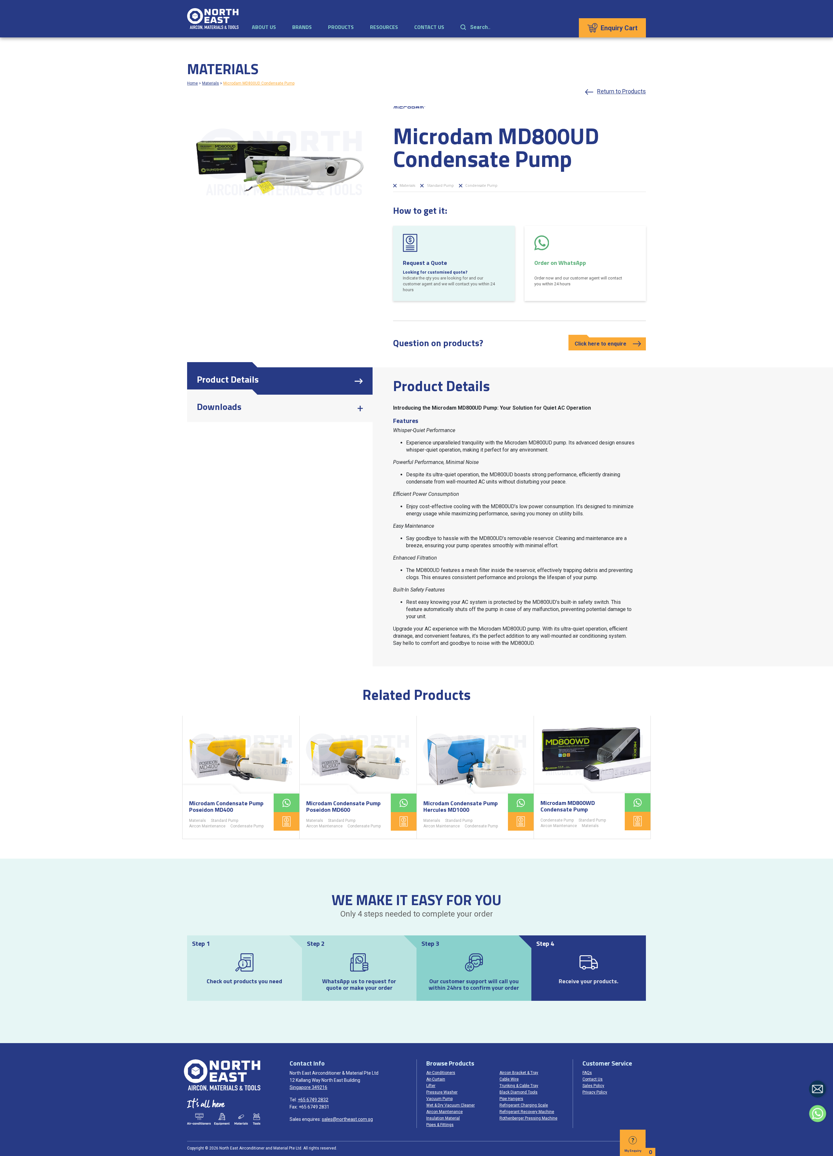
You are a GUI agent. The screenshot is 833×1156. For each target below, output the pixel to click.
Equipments (221, 1119)
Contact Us (429, 27)
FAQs (587, 1072)
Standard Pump (440, 185)
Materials (210, 83)
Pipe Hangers (511, 1098)
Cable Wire (509, 1079)
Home (192, 83)
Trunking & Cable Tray (518, 1085)
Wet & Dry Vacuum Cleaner (450, 1105)
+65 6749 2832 (313, 1099)
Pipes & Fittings (440, 1124)
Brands (302, 27)
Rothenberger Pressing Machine (528, 1118)
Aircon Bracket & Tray (518, 1072)
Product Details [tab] (228, 379)
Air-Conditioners (440, 1072)
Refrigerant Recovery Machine (526, 1111)
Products (341, 27)
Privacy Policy (594, 1092)
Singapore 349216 (308, 1087)
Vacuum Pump (439, 1098)
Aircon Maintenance (207, 826)
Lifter (430, 1085)
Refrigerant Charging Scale (523, 1105)
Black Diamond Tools (518, 1092)
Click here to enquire (600, 344)
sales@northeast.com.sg (347, 1119)
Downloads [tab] (219, 407)
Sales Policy (593, 1085)
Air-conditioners (199, 1119)
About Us (264, 27)
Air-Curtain (435, 1079)
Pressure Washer (441, 1092)
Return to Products (621, 91)
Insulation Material (443, 1118)
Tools (256, 1119)
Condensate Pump (481, 185)
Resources (384, 27)
